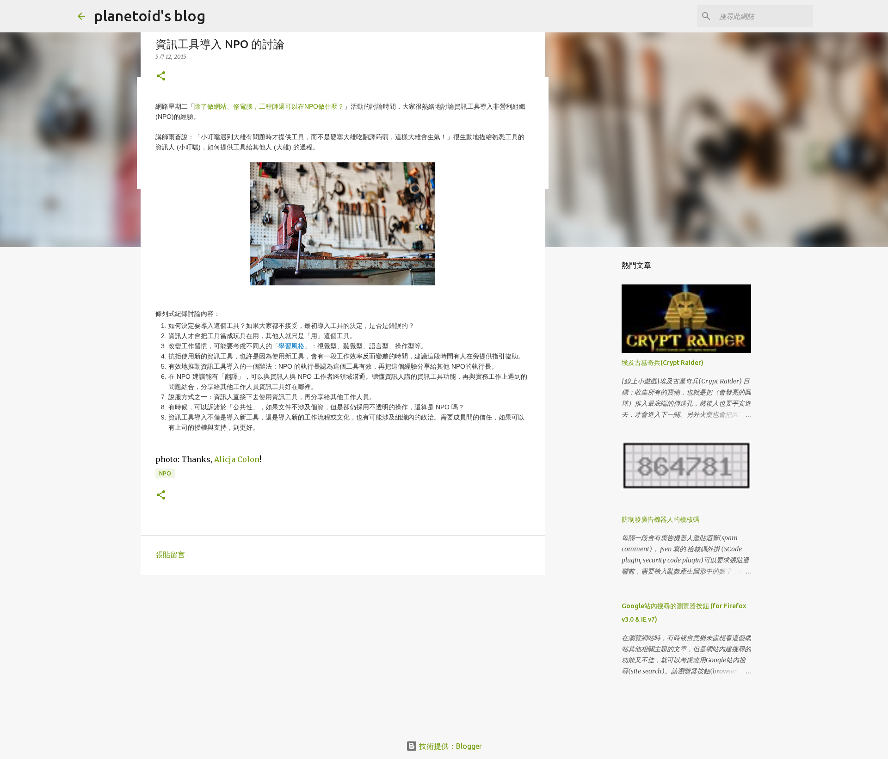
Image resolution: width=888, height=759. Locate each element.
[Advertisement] (343, 653)
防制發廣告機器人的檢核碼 (660, 519)
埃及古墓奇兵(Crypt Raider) (662, 362)
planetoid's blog (149, 15)
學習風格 (291, 346)
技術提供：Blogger (449, 746)
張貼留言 (170, 554)
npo (165, 473)
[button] (160, 76)
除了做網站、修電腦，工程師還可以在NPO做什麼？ (269, 106)
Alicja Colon (236, 459)
